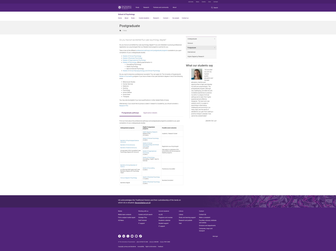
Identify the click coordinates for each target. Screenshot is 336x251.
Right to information (151, 246)
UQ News (121, 220)
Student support (163, 223)
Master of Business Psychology (132, 58)
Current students (144, 18)
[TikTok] (140, 236)
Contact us (185, 18)
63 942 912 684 (143, 242)
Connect (165, 18)
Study (137, 7)
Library (181, 214)
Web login (215, 236)
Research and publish (185, 220)
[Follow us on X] (128, 236)
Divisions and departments (207, 225)
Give (209, 1)
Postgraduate (192, 48)
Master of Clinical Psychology (132, 56)
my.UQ (161, 214)
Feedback (160, 246)
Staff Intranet (142, 220)
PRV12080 (167, 242)
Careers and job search (145, 214)
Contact (216, 1)
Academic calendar (164, 220)
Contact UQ (202, 214)
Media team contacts (124, 214)
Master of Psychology (129, 62)
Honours (190, 43)
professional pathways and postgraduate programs (152, 50)
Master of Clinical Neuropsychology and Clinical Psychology (141, 71)
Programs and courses (165, 217)
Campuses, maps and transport (205, 230)
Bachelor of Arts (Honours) (127, 145)
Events (204, 1)
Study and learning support (187, 217)
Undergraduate (192, 39)
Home (120, 18)
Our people (175, 18)
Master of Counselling (126, 76)
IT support (141, 223)
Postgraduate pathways (130, 113)
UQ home (190, 1)
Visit (180, 223)
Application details (150, 113)
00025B (156, 242)
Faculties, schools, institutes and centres (207, 221)
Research (146, 7)
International (191, 52)
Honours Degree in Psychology (128, 178)
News (197, 1)
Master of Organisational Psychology (134, 60)
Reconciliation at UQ (143, 203)
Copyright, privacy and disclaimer (127, 246)
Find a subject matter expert (126, 217)
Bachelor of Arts (124, 165)
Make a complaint (204, 217)
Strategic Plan (142, 217)
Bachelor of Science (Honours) (128, 147)
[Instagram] (136, 236)
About (174, 7)
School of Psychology (126, 14)
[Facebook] (119, 236)
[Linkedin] (123, 236)
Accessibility (140, 246)
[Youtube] (132, 236)
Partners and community (161, 7)
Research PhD (123, 106)
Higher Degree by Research (150, 132)
